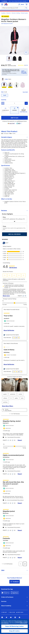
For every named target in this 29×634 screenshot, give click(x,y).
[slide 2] (14, 58)
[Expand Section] (14, 221)
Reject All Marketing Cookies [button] (14, 626)
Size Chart (25, 92)
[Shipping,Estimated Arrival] (14, 110)
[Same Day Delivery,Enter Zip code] (23, 110)
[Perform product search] (26, 7)
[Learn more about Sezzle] (11, 123)
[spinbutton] (14, 103)
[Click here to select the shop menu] (2, 4)
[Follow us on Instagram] (15, 617)
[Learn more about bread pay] (19, 123)
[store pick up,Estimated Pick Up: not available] (5, 110)
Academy (3, 13)
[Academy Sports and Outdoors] (6, 4)
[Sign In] (19, 4)
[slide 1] (9, 58)
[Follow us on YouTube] (11, 617)
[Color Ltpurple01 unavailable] (22, 85)
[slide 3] (20, 58)
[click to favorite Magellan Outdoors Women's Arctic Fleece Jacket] (26, 52)
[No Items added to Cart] (26, 4)
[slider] (14, 40)
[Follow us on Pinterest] (19, 617)
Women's (9, 13)
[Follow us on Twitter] (6, 617)
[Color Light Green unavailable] (16, 85)
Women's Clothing (16, 13)
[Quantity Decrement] (2, 103)
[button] (24, 72)
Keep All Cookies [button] (14, 631)
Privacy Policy (18, 622)
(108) (27, 65)
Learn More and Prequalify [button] (24, 72)
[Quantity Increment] (26, 103)
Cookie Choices (23, 623)
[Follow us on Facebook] (2, 617)
